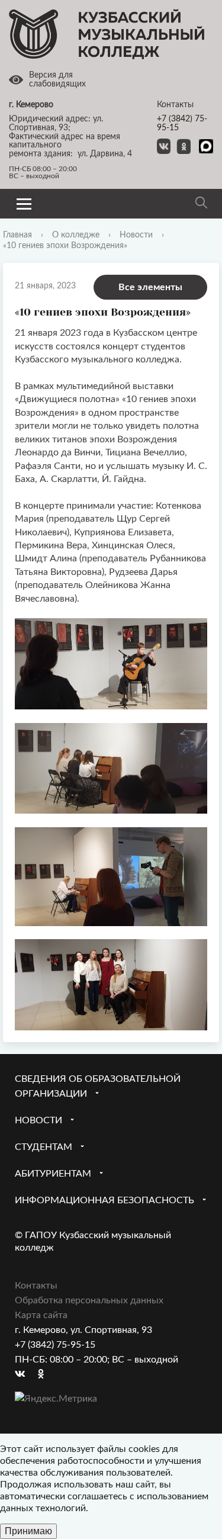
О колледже (75, 235)
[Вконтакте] (24, 1374)
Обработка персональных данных (89, 1300)
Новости (136, 235)
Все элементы (150, 287)
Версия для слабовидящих (57, 79)
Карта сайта (41, 1315)
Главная (17, 235)
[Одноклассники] (47, 1374)
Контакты (36, 1285)
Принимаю (28, 1531)
